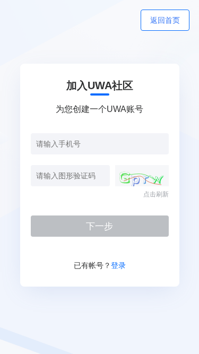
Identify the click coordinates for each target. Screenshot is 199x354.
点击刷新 (156, 194)
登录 (118, 265)
